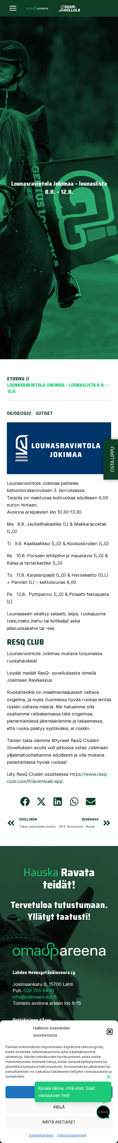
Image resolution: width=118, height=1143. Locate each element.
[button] (110, 1031)
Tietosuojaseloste (71, 1135)
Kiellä (59, 1107)
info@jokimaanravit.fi (34, 997)
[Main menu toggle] (13, 8)
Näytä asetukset (59, 1122)
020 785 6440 (39, 990)
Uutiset (44, 413)
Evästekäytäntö (41, 1135)
